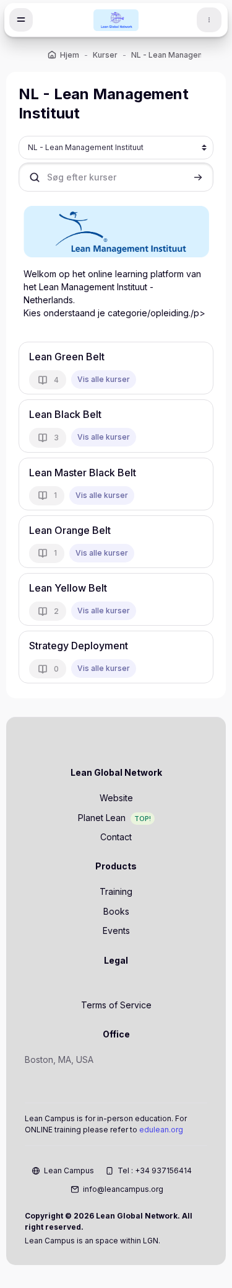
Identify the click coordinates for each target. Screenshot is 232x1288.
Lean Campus (69, 1170)
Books (116, 911)
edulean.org (161, 1129)
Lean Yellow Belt (68, 588)
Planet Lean (102, 817)
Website (116, 798)
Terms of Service (116, 1005)
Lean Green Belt (67, 356)
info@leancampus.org (123, 1189)
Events (116, 930)
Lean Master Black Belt (82, 472)
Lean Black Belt (65, 414)
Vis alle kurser (103, 379)
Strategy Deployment (78, 645)
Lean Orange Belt (70, 530)
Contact (116, 837)
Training (116, 891)
